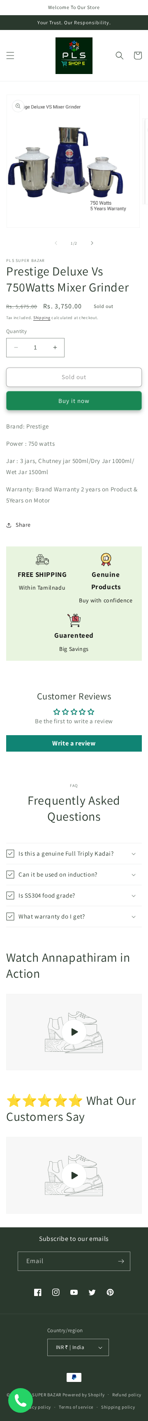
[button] (10, 55)
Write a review (73, 743)
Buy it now (74, 401)
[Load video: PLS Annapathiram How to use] (74, 1032)
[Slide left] (56, 243)
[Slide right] (92, 243)
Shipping (42, 317)
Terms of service (76, 1407)
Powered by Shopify (83, 1394)
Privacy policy (36, 1407)
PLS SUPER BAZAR (42, 1394)
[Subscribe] (121, 1261)
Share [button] (23, 524)
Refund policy (126, 1395)
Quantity (16, 331)
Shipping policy (118, 1407)
